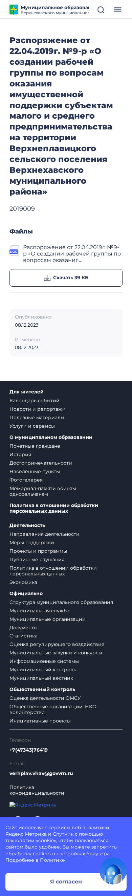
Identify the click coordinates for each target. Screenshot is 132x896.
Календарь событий (34, 401)
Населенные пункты (34, 471)
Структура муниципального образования (61, 602)
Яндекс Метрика (26, 834)
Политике (52, 860)
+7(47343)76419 (28, 750)
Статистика (23, 636)
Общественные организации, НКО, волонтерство (53, 709)
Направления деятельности (44, 534)
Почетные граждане (34, 446)
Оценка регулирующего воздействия (56, 644)
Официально (26, 593)
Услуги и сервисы (32, 426)
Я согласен (66, 881)
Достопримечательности (40, 463)
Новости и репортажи (37, 409)
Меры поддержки (31, 542)
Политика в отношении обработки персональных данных (53, 508)
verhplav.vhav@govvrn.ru (41, 773)
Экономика (23, 582)
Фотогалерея (26, 480)
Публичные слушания (36, 559)
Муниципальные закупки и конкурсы (55, 653)
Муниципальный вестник (41, 678)
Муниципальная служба (39, 611)
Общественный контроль (42, 689)
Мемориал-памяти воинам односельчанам (42, 491)
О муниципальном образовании (50, 437)
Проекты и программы (38, 551)
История (20, 454)
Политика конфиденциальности (36, 790)
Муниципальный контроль (42, 670)
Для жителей (26, 392)
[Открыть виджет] (113, 870)
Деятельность (27, 525)
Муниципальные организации (47, 619)
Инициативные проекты (40, 721)
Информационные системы (44, 661)
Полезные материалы (36, 417)
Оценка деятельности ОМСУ (45, 698)
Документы (23, 628)
